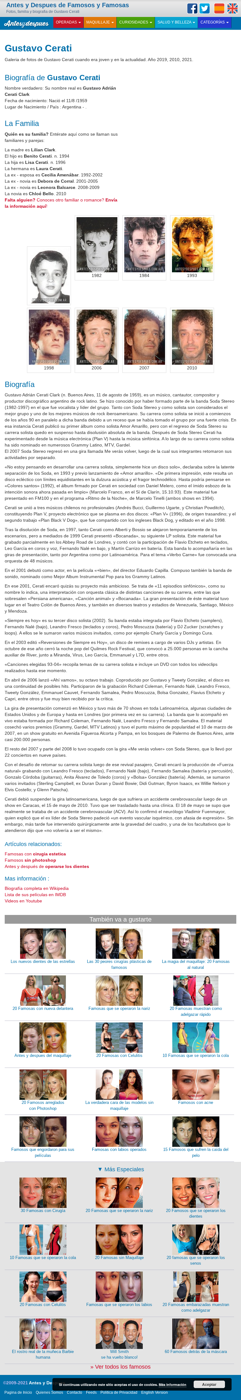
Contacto (74, 1392)
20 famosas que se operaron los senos (196, 1260)
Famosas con (35, 853)
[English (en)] (232, 8)
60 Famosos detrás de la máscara (196, 1351)
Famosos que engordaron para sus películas (42, 1152)
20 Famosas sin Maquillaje (119, 1257)
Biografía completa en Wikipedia (37, 888)
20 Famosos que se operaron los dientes (196, 1213)
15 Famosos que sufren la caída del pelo (195, 1152)
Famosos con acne (195, 1102)
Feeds (91, 1392)
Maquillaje (98, 22)
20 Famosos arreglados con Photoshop (43, 1105)
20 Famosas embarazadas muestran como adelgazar (196, 1307)
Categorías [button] (213, 22)
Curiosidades (134, 22)
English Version (154, 1392)
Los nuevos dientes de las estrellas (43, 961)
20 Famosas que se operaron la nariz (119, 1210)
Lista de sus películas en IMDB (35, 894)
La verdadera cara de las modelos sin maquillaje (119, 1105)
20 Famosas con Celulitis (119, 1055)
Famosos (30, 860)
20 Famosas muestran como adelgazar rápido (196, 1011)
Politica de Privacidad (118, 1392)
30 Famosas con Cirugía (43, 1210)
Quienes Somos (49, 1392)
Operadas (67, 22)
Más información (172, 1384)
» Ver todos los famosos (120, 1367)
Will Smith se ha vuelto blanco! (119, 1354)
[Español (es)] (219, 8)
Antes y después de (47, 866)
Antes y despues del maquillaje (42, 1055)
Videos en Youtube (23, 900)
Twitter (204, 8)
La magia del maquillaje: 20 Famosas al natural (196, 964)
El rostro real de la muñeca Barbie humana (43, 1354)
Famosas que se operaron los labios (119, 1304)
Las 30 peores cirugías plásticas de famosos (119, 964)
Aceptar (209, 1384)
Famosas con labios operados (119, 1149)
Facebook (192, 8)
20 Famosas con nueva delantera (43, 1008)
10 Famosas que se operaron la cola (196, 1055)
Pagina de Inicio (18, 1392)
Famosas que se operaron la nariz (119, 1008)
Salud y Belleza (175, 22)
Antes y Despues (47, 1382)
